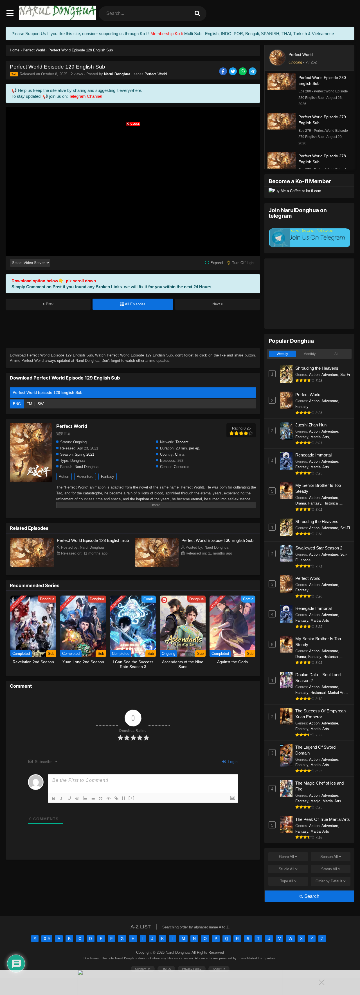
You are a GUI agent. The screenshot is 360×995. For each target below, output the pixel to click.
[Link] (116, 798)
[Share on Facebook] (223, 72)
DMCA (166, 969)
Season (329, 857)
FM (29, 403)
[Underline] (69, 798)
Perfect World (156, 74)
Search (311, 896)
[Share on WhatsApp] (243, 72)
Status (329, 869)
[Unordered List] (93, 798)
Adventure (85, 476)
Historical (331, 503)
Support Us (142, 969)
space (305, 560)
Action (64, 476)
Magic (315, 801)
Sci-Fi (345, 374)
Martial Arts (319, 437)
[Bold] (53, 798)
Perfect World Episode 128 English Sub (93, 540)
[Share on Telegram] (253, 72)
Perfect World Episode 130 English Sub (217, 540)
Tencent (182, 442)
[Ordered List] (85, 798)
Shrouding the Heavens (316, 368)
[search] (197, 13)
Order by (329, 881)
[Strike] (77, 798)
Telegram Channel (85, 96)
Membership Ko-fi (166, 33)
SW (40, 403)
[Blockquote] (101, 798)
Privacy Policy (191, 969)
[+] (132, 798)
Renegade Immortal (313, 455)
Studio (286, 869)
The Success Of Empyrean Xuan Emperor (320, 713)
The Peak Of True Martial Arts (322, 819)
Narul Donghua (117, 74)
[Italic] (61, 798)
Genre (286, 857)
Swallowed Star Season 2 (318, 548)
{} (124, 798)
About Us (219, 969)
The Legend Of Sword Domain (315, 750)
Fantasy (107, 476)
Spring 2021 (84, 454)
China (179, 454)
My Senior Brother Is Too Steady (318, 488)
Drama (300, 503)
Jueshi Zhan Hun (311, 424)
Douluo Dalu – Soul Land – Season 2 (319, 677)
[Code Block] (108, 798)
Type (286, 881)
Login (232, 761)
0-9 (47, 938)
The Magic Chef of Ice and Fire (319, 786)
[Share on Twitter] (233, 72)
